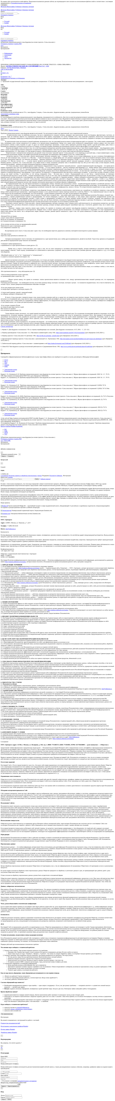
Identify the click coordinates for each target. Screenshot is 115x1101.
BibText (3, 426)
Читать (11, 130)
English (6, 23)
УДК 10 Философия (7, 69)
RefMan (13, 426)
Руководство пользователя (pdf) (10, 1023)
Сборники (25, 6)
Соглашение (4, 475)
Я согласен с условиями (10, 1081)
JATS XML (7, 440)
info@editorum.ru (10, 529)
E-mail (2, 1073)
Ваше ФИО (4, 1056)
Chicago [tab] (6, 365)
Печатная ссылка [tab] (9, 371)
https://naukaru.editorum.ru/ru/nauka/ (15, 561)
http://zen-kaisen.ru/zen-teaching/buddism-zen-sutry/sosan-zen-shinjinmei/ (81, 339)
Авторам (31, 6)
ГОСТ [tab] (6, 360)
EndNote (8, 426)
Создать (10, 477)
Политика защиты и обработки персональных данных (25, 475)
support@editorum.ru (23, 1007)
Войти (37, 479)
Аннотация (7, 55)
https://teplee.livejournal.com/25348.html (59, 343)
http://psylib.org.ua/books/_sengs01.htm (48, 335)
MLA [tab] (6, 361)
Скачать (15, 130)
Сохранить (10, 456)
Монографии (11, 6)
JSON (6, 432)
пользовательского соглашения (27, 1081)
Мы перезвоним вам (6, 1014)
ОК (19, 1084)
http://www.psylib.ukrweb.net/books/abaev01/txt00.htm (76, 346)
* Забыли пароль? (45, 479)
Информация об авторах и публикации (13, 78)
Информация (8, 53)
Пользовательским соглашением (21, 3)
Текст (6, 56)
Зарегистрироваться (13, 1086)
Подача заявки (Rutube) (8, 1029)
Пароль (3, 1097)
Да (1, 1047)
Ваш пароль (4, 1075)
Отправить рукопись (7, 15)
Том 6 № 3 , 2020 (44, 66)
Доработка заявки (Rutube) (9, 1032)
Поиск (3, 11)
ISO (5, 429)
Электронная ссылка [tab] (10, 369)
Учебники (18, 6)
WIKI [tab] (6, 366)
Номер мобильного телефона (10, 1064)
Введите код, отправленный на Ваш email (13, 1082)
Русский (6, 21)
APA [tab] (5, 363)
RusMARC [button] (19, 426)
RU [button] (2, 18)
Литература (7, 58)
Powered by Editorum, (56, 475)
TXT (5, 434)
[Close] (1, 350)
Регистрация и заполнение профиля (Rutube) (14, 1026)
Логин (3, 1095)
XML (6, 431)
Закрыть (3, 456)
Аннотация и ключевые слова (10, 114)
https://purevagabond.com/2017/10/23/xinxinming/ (70, 332)
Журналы (4, 6)
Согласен (4, 5)
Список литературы (7, 326)
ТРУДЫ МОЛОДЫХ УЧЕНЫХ (16, 68)
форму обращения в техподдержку (21, 1009)
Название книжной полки (9, 454)
